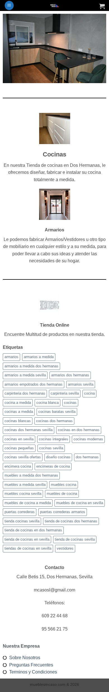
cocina (89, 393)
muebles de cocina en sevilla (79, 503)
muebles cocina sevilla (22, 493)
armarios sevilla (80, 384)
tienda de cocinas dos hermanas (71, 521)
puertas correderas (19, 512)
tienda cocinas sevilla (21, 521)
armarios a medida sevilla (25, 375)
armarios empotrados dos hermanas (33, 384)
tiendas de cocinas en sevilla (27, 548)
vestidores (65, 548)
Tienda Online (54, 325)
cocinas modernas (88, 439)
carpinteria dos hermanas (24, 393)
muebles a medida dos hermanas (31, 475)
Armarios (54, 229)
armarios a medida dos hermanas (31, 366)
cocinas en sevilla (19, 439)
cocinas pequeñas (19, 448)
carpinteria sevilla (65, 393)
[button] (9, 5)
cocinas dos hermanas (54, 421)
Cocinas (54, 154)
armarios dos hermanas (70, 375)
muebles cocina (63, 484)
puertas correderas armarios (62, 512)
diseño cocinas (58, 457)
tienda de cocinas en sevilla (26, 539)
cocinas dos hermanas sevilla (28, 430)
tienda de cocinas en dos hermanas (33, 530)
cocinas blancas (17, 421)
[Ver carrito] (102, 6)
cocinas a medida (18, 411)
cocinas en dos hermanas (78, 430)
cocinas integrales (53, 439)
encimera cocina (17, 466)
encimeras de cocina (53, 466)
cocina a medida (17, 402)
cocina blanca (47, 402)
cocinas (70, 402)
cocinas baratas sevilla (56, 411)
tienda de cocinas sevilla (75, 539)
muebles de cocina (62, 493)
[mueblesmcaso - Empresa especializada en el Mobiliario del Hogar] (54, 5)
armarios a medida (39, 357)
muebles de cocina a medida (27, 503)
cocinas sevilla (51, 448)
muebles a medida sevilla (25, 484)
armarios (11, 357)
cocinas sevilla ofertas (22, 457)
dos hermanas (87, 457)
